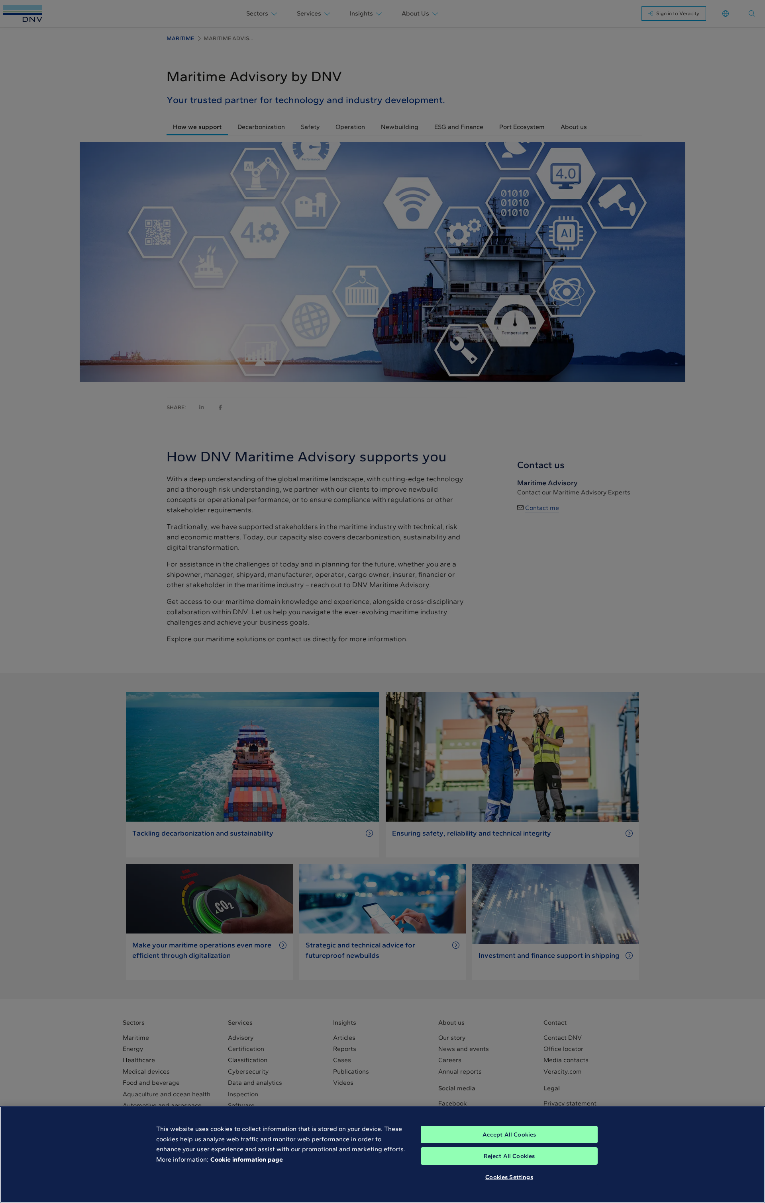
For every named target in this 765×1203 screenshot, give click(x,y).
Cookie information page (246, 1159)
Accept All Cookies (509, 1134)
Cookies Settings (509, 1177)
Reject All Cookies (509, 1156)
